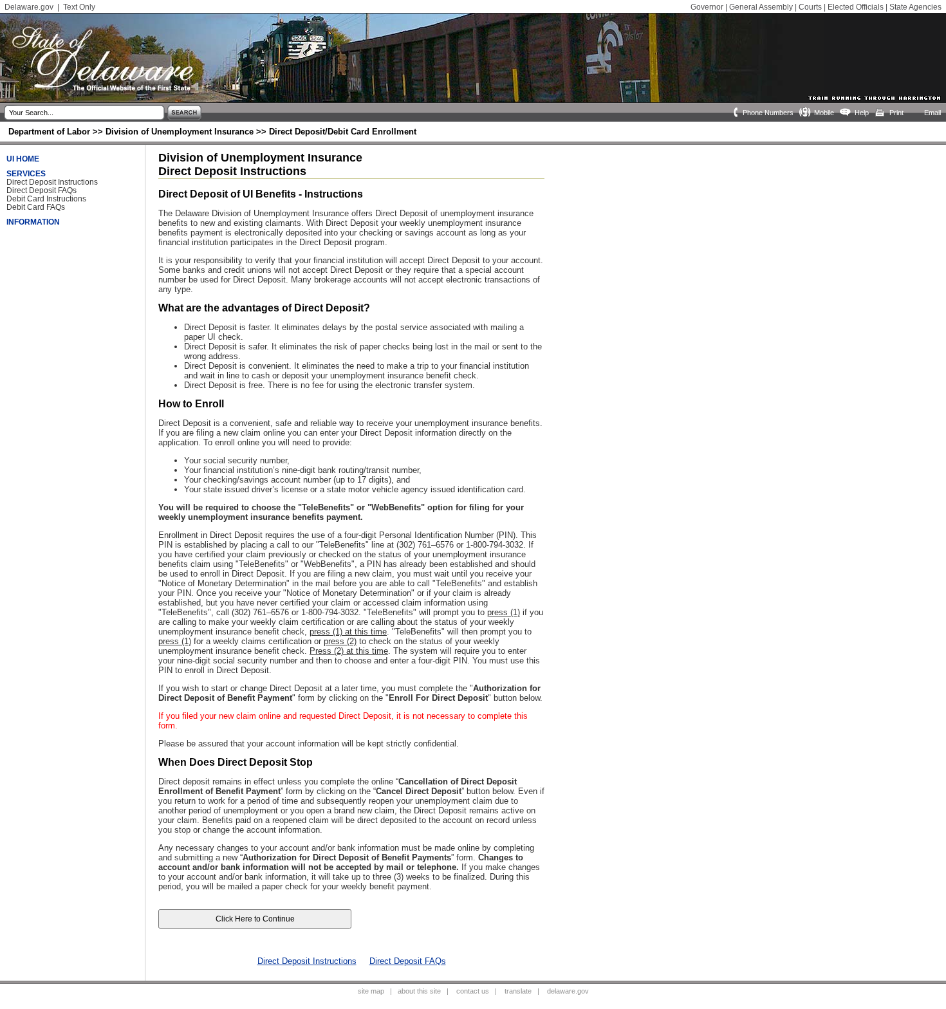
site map (371, 991)
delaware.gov (568, 991)
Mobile (824, 112)
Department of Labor (49, 131)
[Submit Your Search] (186, 119)
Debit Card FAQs (35, 207)
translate (518, 991)
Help (862, 112)
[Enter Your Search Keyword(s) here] (83, 112)
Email (932, 112)
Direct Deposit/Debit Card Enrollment (342, 131)
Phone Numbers (768, 112)
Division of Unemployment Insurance (180, 131)
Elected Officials (856, 7)
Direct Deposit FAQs (41, 190)
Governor (707, 7)
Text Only (79, 7)
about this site (419, 991)
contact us (472, 991)
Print (896, 112)
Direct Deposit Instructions (52, 182)
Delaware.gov (29, 7)
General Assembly (761, 7)
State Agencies (915, 7)
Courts (810, 7)
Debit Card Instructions (46, 198)
